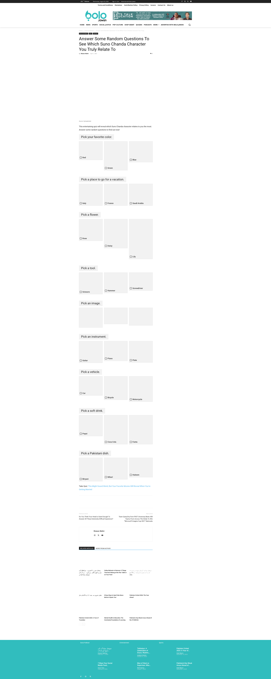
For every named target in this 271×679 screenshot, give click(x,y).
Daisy (110, 246)
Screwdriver (138, 288)
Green (110, 168)
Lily (134, 257)
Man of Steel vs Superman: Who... (144, 664)
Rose (84, 238)
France (110, 203)
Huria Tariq (101, 668)
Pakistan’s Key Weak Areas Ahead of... (184, 664)
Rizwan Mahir (85, 53)
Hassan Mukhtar (102, 653)
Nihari (110, 477)
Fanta (135, 442)
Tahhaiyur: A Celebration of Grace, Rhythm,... (143, 650)
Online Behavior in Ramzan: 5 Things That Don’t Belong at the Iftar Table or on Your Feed (115, 572)
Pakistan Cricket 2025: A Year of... (183, 649)
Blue (134, 160)
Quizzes (95, 33)
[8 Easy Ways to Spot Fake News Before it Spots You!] (115, 585)
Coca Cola (112, 442)
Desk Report (180, 653)
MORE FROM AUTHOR (103, 548)
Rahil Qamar (140, 668)
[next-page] (83, 624)
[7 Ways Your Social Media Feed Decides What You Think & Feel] (87, 668)
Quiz (90, 33)
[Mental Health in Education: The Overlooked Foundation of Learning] (115, 608)
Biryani (85, 479)
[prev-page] (80, 624)
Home (81, 30)
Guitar (85, 360)
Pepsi (84, 434)
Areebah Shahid (141, 655)
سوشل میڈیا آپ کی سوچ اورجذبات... (104, 649)
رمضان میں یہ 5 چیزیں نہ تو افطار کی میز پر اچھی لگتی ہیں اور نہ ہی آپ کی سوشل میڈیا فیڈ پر (90, 572)
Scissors (86, 292)
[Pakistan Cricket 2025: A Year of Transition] (90, 608)
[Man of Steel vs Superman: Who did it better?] (127, 668)
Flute (135, 360)
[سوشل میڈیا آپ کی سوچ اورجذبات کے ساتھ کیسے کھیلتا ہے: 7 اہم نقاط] (141, 561)
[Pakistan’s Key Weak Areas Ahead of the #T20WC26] (141, 608)
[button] (189, 24)
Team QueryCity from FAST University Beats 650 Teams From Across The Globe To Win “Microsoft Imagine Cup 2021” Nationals (136, 519)
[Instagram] (185, 1)
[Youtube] (191, 1)
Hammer (111, 291)
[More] (100, 58)
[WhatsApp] (96, 58)
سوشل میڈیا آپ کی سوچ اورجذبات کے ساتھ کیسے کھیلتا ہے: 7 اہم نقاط (140, 572)
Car (84, 393)
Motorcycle (137, 399)
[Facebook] (182, 1)
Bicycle (111, 398)
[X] (188, 1)
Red (84, 157)
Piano (110, 358)
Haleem (136, 475)
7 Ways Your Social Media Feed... (105, 664)
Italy (84, 203)
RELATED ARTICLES (86, 548)
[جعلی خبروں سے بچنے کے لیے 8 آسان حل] (90, 585)
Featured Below (89, 30)
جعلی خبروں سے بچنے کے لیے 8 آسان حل (90, 595)
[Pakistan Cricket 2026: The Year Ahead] (141, 585)
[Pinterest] (91, 58)
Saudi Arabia (138, 203)
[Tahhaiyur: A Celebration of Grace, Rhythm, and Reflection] (127, 653)
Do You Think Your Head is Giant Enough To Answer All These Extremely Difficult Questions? (96, 518)
